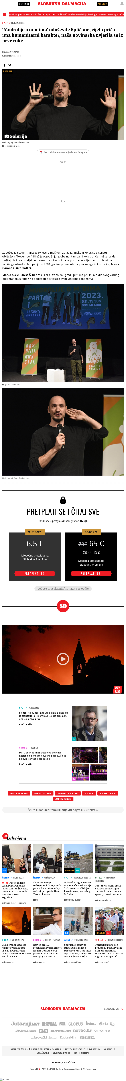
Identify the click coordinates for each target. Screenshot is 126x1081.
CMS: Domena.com (88, 1069)
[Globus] (75, 1024)
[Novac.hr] (82, 1030)
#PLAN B (89, 793)
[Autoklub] (60, 1030)
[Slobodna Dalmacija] (62, 4)
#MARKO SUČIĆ (108, 793)
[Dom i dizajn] (43, 1030)
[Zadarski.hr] (68, 1037)
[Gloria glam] (112, 1024)
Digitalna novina (61, 1052)
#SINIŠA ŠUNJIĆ (63, 799)
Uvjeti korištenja (19, 1049)
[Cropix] (102, 1030)
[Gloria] (103, 1024)
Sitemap (85, 1052)
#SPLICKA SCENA (19, 793)
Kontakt (108, 1049)
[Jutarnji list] (25, 1024)
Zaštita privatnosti (75, 1049)
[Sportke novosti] (62, 1024)
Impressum (94, 1049)
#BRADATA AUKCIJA (67, 793)
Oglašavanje (43, 1052)
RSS (75, 1052)
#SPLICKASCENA (42, 793)
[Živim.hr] (90, 1024)
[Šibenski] (87, 1037)
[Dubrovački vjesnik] (44, 1037)
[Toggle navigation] (4, 4)
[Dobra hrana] (26, 1030)
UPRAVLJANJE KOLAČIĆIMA (63, 1062)
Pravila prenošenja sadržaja (46, 1049)
